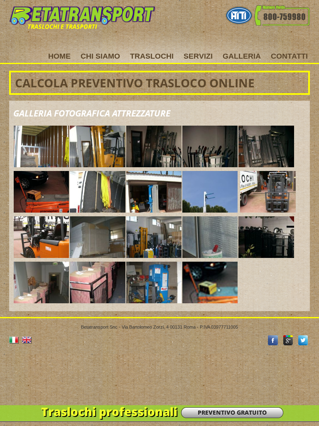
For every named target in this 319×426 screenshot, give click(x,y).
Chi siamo (100, 56)
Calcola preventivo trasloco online (135, 83)
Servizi (198, 56)
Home (59, 56)
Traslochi (152, 56)
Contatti (289, 56)
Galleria (242, 56)
